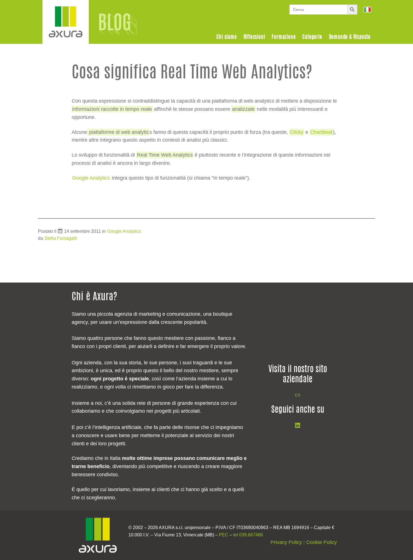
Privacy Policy (286, 542)
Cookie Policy (321, 542)
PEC (223, 534)
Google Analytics (124, 231)
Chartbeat (321, 132)
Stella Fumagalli (60, 238)
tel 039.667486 (248, 534)
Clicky (296, 132)
